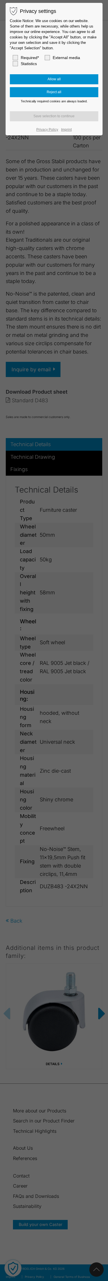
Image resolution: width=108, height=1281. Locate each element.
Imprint (66, 130)
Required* (30, 57)
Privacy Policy (47, 130)
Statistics (29, 63)
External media (66, 57)
